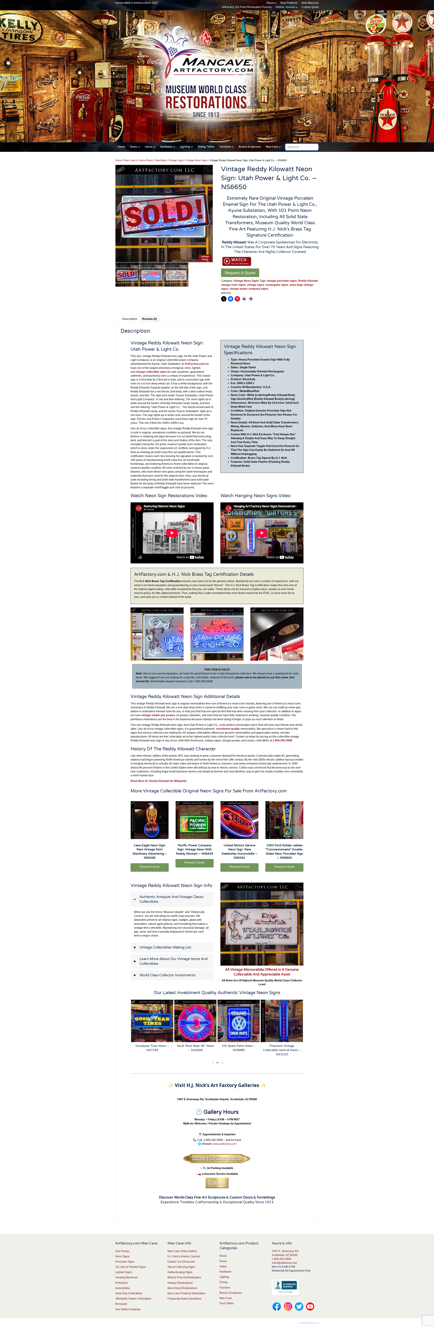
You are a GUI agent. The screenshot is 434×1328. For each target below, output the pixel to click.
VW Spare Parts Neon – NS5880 (195, 1048)
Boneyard (121, 1303)
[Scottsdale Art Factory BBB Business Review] (285, 1286)
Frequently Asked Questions (184, 1298)
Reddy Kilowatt (308, 280)
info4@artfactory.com (284, 1262)
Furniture (225, 146)
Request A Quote (240, 273)
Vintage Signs (176, 160)
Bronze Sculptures (250, 146)
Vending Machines (126, 1277)
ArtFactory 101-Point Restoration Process (247, 7)
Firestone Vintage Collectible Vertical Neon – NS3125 (239, 1050)
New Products (288, 2)
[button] (172, 899)
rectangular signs (277, 284)
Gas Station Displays (128, 1309)
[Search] (316, 146)
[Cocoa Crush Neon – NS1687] (282, 1021)
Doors (133, 146)
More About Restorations (182, 1288)
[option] (164, 213)
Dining (224, 1282)
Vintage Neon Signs (197, 160)
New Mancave (310, 2)
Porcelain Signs (124, 1261)
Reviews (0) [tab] (149, 318)
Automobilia (122, 1288)
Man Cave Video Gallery (182, 1251)
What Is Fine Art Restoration (184, 1277)
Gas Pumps (122, 1251)
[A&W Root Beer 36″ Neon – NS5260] (152, 1021)
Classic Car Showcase (181, 1261)
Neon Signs (122, 1256)
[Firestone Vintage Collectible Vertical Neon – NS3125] (239, 1021)
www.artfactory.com (224, 1143)
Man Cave (272, 146)
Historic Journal (285, 7)
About (269, 2)
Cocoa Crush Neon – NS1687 (282, 1048)
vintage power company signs (249, 288)
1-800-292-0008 (281, 1258)
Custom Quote (310, 7)
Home (121, 146)
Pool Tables (227, 1303)
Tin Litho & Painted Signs (130, 1266)
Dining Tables (206, 146)
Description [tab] (129, 318)
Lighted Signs (123, 1272)
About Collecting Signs (181, 1266)
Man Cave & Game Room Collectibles (145, 160)
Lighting (185, 146)
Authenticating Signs (179, 1272)
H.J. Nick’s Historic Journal (183, 1256)
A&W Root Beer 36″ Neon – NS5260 (152, 1048)
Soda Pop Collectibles (128, 1293)
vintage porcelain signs (282, 280)
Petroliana (121, 1282)
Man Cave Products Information (186, 1293)
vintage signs (255, 284)
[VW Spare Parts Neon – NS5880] (195, 1021)
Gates (148, 146)
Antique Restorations (180, 1282)
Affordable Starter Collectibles (133, 1298)
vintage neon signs (233, 284)
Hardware (166, 146)
